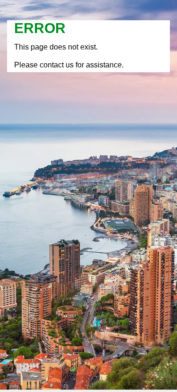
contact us (57, 65)
